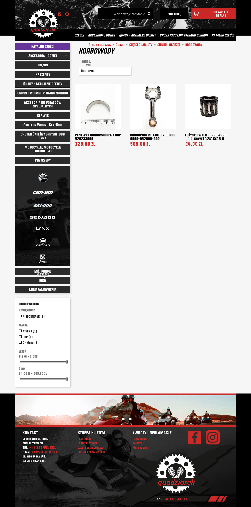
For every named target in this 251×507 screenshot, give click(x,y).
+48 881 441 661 (42, 447)
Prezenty (43, 74)
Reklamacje (140, 438)
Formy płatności (88, 443)
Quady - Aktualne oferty (137, 35)
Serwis (43, 115)
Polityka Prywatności (91, 452)
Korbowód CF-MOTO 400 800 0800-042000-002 (152, 137)
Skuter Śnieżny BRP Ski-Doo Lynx (43, 136)
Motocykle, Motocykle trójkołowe (43, 149)
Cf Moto (31, 342)
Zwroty (137, 443)
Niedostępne (34, 316)
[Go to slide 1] (116, 419)
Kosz (42, 280)
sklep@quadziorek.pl (45, 452)
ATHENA (30, 331)
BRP (28, 337)
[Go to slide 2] (123, 419)
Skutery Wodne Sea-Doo (43, 125)
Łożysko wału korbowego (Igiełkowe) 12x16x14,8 (206, 137)
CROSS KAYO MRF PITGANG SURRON (184, 35)
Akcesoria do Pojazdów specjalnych (43, 104)
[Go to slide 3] (130, 419)
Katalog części (223, 35)
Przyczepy (43, 160)
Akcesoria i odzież (101, 35)
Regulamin (84, 438)
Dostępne (105, 71)
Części (79, 35)
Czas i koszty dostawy (91, 447)
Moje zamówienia (43, 290)
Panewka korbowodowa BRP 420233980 (98, 137)
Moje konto (140, 447)
